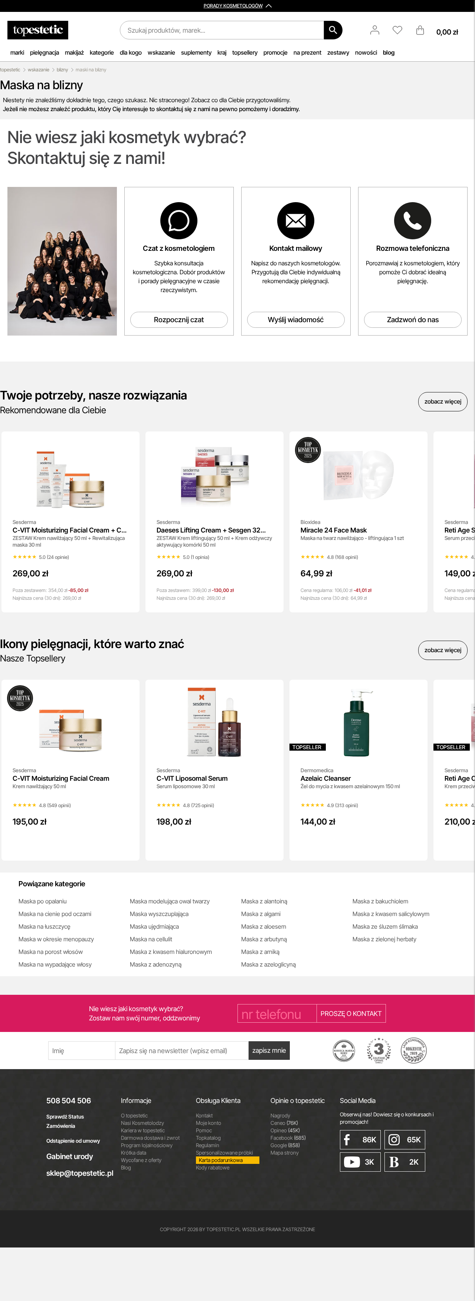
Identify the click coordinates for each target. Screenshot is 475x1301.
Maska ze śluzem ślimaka (385, 926)
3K (369, 1162)
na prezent (307, 52)
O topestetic (134, 1115)
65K (414, 1139)
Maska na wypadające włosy (55, 964)
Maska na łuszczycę (45, 926)
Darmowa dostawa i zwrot (150, 1138)
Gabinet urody (69, 1156)
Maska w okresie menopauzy (56, 939)
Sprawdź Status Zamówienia (65, 1121)
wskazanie (161, 52)
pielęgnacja (44, 52)
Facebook (288, 1138)
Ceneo (284, 1123)
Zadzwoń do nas (413, 319)
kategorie (102, 52)
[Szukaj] (333, 30)
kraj (221, 52)
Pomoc (204, 1130)
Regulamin (207, 1145)
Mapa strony (285, 1152)
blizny (62, 69)
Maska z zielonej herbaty (384, 939)
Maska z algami (261, 914)
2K (414, 1162)
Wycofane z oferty (141, 1160)
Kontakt (204, 1115)
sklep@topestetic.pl (78, 1173)
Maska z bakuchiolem (380, 901)
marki (17, 52)
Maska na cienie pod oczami (55, 914)
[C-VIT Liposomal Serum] (273, 690)
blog (388, 52)
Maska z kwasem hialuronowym (171, 951)
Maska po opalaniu (43, 901)
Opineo (285, 1130)
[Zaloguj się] (378, 30)
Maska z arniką (260, 951)
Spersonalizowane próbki (224, 1152)
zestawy (338, 52)
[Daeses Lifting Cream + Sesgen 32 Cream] (273, 442)
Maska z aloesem (263, 926)
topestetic (10, 69)
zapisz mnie (269, 1050)
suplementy (196, 52)
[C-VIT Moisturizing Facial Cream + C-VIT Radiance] (129, 442)
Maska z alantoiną (264, 901)
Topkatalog (208, 1138)
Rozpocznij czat (179, 319)
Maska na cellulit (151, 939)
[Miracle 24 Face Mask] (417, 442)
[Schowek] (401, 30)
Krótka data (133, 1152)
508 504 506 (68, 1100)
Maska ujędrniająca (154, 926)
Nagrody (280, 1115)
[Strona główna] (37, 30)
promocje (275, 52)
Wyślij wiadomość (296, 319)
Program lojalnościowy (147, 1145)
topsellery (245, 52)
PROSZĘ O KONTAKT (351, 1013)
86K (369, 1139)
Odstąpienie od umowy (73, 1140)
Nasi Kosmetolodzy (142, 1123)
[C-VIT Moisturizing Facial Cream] (129, 690)
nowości (366, 52)
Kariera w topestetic (143, 1130)
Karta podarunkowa (221, 1160)
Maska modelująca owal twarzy (170, 901)
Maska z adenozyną (155, 964)
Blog (126, 1167)
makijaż (74, 52)
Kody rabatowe (212, 1167)
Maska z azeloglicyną (268, 964)
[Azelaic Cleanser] (417, 690)
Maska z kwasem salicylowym (391, 914)
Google (285, 1145)
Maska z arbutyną (264, 939)
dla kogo (131, 52)
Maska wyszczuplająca (159, 914)
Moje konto (208, 1123)
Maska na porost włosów (51, 951)
